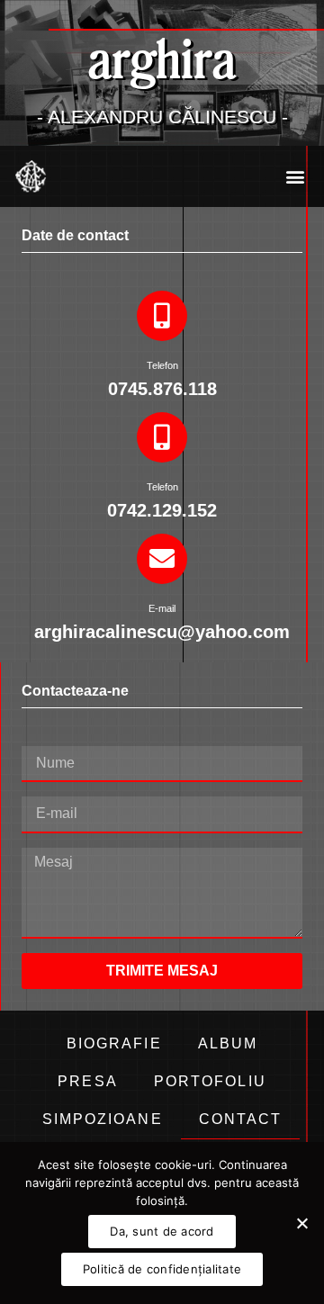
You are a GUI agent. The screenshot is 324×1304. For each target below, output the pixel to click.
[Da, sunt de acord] (301, 1223)
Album (228, 1043)
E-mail (162, 608)
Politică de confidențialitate (162, 1269)
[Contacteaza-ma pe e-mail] (162, 559)
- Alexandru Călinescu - (162, 116)
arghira (162, 57)
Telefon (162, 365)
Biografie (114, 1043)
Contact (241, 1119)
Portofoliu (210, 1081)
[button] (295, 177)
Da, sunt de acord (161, 1231)
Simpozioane (102, 1119)
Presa (88, 1081)
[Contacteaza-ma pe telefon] (162, 316)
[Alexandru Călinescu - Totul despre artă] (30, 176)
